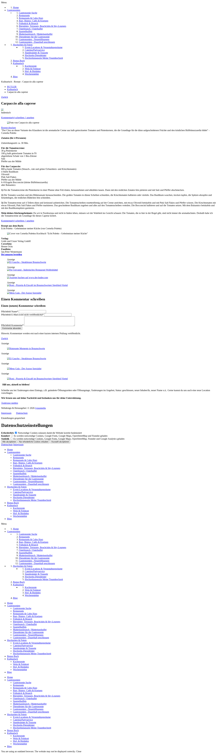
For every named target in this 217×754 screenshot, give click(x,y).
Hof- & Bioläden (21, 513)
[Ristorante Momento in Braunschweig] (26, 348)
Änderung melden (9, 403)
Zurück (4, 97)
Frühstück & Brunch (22, 465)
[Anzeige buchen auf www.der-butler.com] (27, 277)
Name (9, 311)
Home (10, 449)
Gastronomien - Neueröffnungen (28, 481)
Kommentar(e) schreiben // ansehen (17, 117)
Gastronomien (13, 452)
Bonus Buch (13, 503)
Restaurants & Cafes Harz (25, 460)
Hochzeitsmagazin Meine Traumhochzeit (32, 500)
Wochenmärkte (20, 516)
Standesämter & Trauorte (24, 495)
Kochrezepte (19, 508)
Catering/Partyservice (23, 492)
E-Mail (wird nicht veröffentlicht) (22, 314)
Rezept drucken (8, 127)
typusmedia (40, 408)
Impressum (6, 413)
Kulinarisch (12, 505)
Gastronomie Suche (22, 455)
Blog (9, 518)
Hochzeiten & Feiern (17, 487)
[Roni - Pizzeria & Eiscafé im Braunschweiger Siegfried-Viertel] (37, 285)
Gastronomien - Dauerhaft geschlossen (31, 484)
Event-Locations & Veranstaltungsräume (32, 489)
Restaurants (18, 457)
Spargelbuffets (19, 473)
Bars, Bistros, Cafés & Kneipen (27, 463)
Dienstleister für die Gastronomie (28, 479)
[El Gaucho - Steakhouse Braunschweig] (26, 262)
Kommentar (12, 325)
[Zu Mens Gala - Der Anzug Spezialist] (24, 293)
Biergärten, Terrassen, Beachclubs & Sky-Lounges (36, 468)
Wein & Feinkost (21, 511)
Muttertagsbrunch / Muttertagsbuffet (29, 476)
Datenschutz (22, 413)
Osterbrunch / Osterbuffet (25, 471)
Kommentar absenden (11, 328)
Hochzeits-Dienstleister (24, 497)
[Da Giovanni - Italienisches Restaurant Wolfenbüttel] (32, 270)
